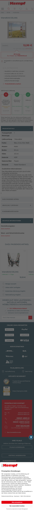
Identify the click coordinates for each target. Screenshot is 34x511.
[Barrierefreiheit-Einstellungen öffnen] (31, 437)
